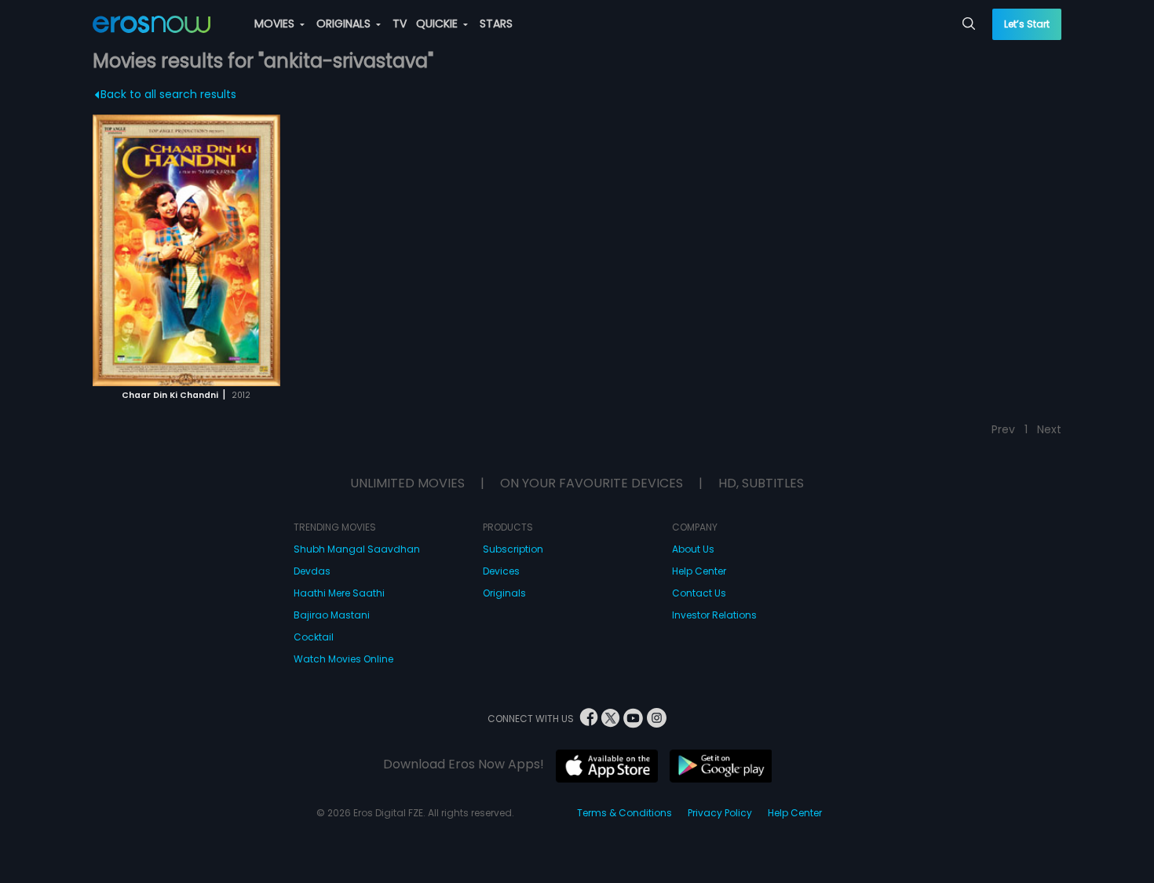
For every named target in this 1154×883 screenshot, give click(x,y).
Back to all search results (168, 94)
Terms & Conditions (624, 812)
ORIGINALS (345, 23)
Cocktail (314, 637)
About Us (693, 549)
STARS (496, 23)
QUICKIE (438, 23)
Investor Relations (714, 615)
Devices (501, 571)
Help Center (699, 571)
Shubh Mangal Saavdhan (357, 549)
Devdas (312, 571)
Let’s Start (1027, 24)
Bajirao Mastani (332, 615)
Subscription (513, 549)
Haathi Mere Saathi (339, 593)
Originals (504, 593)
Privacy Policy (720, 812)
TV (400, 23)
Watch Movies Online (343, 659)
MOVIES (276, 23)
